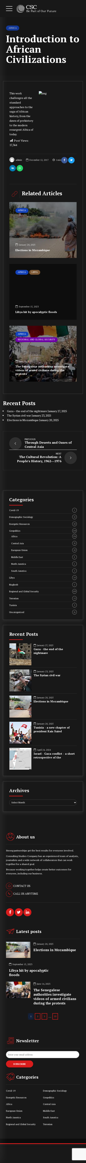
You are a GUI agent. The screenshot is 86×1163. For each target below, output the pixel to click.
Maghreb (42, 584)
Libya (35, 272)
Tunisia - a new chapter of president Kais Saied (52, 729)
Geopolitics (42, 530)
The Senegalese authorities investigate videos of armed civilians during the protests (42, 369)
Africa (13, 27)
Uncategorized (42, 612)
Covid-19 (42, 510)
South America (43, 570)
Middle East (43, 557)
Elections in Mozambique (32, 250)
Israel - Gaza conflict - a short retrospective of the (54, 755)
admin (19, 160)
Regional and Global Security (36, 339)
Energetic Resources (42, 523)
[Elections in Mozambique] (43, 230)
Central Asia (43, 543)
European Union (43, 550)
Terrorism (42, 598)
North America (43, 563)
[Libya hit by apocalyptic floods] (43, 292)
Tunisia (42, 605)
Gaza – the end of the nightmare (27, 411)
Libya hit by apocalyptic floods (36, 312)
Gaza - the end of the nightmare (48, 651)
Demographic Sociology (42, 516)
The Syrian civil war (19, 415)
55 (55, 1016)
